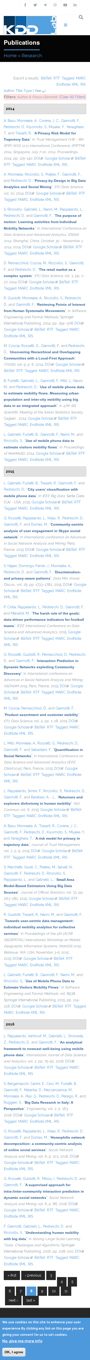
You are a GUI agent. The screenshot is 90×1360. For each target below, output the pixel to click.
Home (10, 55)
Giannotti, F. (70, 121)
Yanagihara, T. (21, 838)
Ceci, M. (52, 1084)
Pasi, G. (31, 1096)
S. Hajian (10, 566)
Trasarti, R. (23, 133)
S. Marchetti (13, 867)
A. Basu (10, 121)
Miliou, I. (48, 1179)
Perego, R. (70, 1096)
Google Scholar (59, 158)
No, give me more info (22, 1341)
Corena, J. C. (49, 121)
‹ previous (33, 1275)
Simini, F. (35, 791)
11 (66, 1291)
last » (30, 1300)
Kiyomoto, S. (36, 127)
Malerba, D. (33, 1090)
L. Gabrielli (12, 434)
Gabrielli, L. (33, 209)
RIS (83, 84)
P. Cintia (10, 607)
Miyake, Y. (56, 127)
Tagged (68, 78)
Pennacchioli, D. (55, 655)
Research (32, 55)
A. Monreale (13, 174)
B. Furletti (11, 381)
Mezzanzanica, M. (58, 1090)
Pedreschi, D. (14, 127)
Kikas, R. (54, 518)
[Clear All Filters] (73, 97)
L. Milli (9, 743)
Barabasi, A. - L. (43, 797)
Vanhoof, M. (37, 1036)
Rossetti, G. (30, 346)
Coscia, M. (38, 263)
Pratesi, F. (53, 174)
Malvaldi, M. (20, 613)
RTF (57, 78)
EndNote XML (67, 84)
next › (13, 1300)
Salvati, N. (65, 867)
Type (28, 91)
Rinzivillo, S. (34, 174)
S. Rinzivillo (13, 209)
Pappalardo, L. (71, 209)
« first (12, 1275)
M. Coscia (12, 346)
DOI (38, 158)
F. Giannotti (13, 1226)
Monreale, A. (27, 121)
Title (19, 91)
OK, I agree (13, 1352)
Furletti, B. (30, 434)
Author (9, 91)
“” (42, 222)
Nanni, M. (51, 209)
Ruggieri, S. (13, 1102)
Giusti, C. (31, 867)
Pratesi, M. (48, 867)
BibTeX (46, 78)
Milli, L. (66, 381)
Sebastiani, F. (41, 750)
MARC (81, 78)
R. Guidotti (12, 298)
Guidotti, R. (31, 655)
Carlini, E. (37, 1084)
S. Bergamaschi (16, 1084)
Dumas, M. (39, 524)
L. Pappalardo (15, 791)
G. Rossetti (12, 518)
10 (54, 1291)
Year (38, 91)
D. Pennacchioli (16, 263)
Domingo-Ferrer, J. (34, 566)
